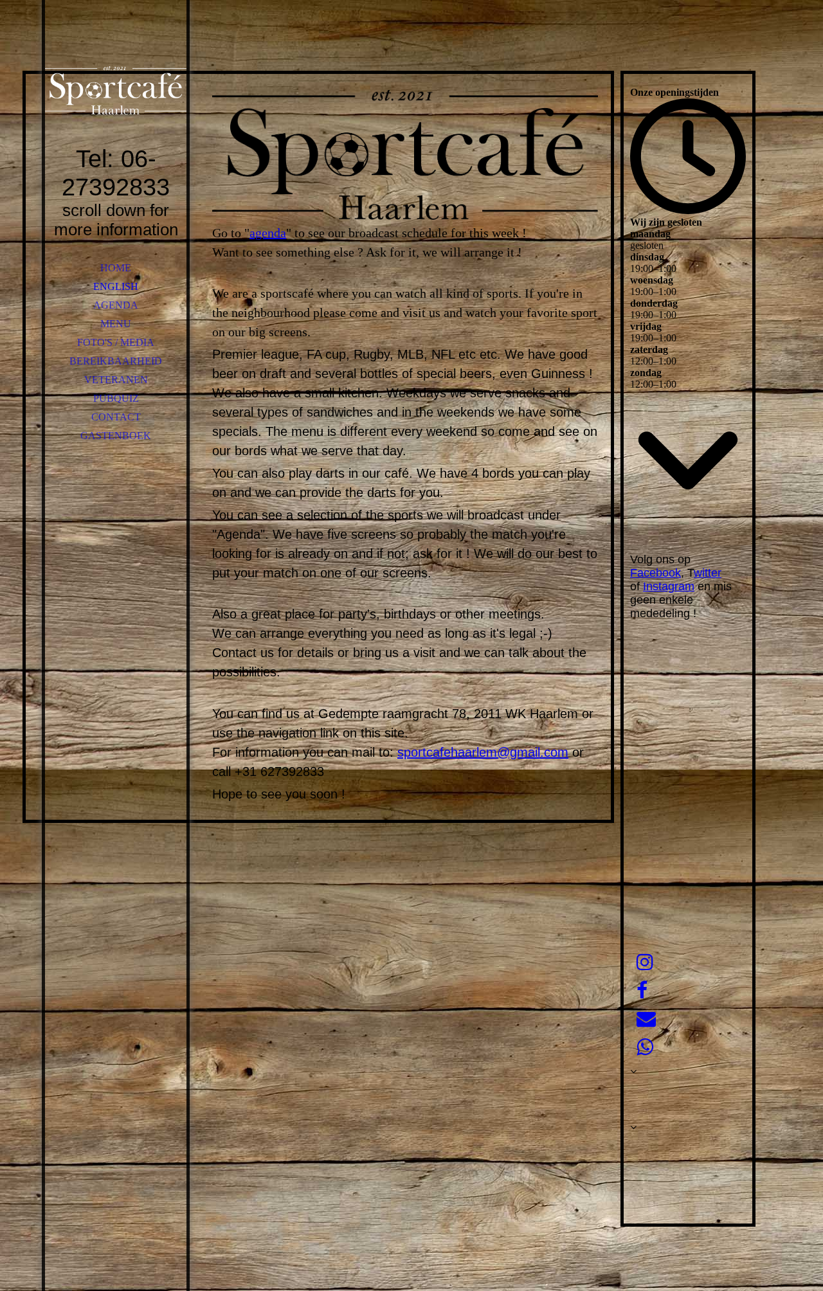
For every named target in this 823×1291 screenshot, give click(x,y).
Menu (115, 323)
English (115, 286)
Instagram (668, 586)
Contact (116, 416)
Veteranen (116, 379)
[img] (115, 90)
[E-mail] (646, 1018)
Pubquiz (116, 398)
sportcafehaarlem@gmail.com (482, 752)
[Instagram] (645, 962)
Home (115, 267)
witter (707, 572)
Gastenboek (115, 435)
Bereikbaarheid (115, 361)
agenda (267, 233)
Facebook (655, 572)
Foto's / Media (115, 342)
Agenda (115, 305)
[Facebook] (642, 990)
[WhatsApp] (645, 1047)
